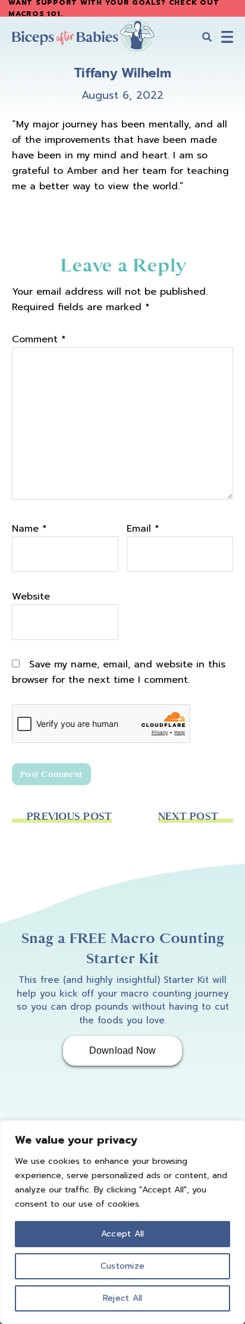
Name (29, 529)
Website (31, 596)
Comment (39, 339)
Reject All (123, 1298)
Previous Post (69, 816)
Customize (122, 1266)
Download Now (122, 1050)
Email (143, 529)
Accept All (123, 1234)
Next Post (188, 816)
